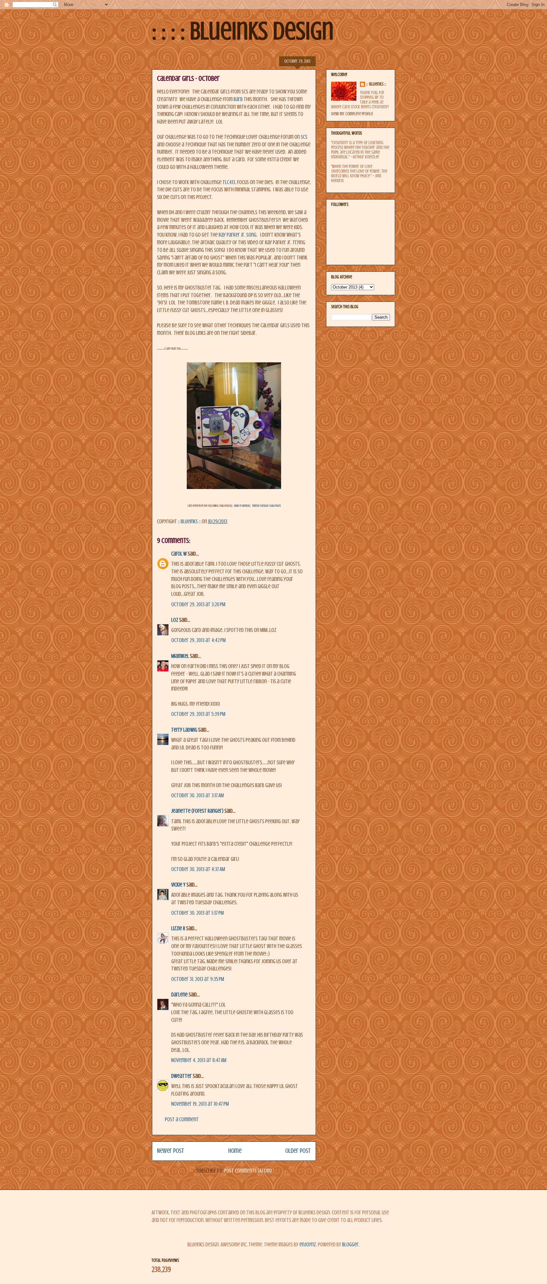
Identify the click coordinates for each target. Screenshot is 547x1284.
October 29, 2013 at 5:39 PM (198, 714)
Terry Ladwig (184, 730)
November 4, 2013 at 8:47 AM (198, 1060)
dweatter (181, 1076)
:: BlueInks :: (376, 84)
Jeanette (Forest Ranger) (197, 811)
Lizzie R (178, 928)
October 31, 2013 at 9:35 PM (197, 979)
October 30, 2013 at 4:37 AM (198, 869)
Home (235, 1150)
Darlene (179, 995)
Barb (238, 99)
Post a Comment (182, 1119)
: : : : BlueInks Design (243, 31)
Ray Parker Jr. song (237, 235)
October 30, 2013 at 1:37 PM (197, 913)
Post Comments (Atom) (248, 1171)
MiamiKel (180, 656)
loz (174, 620)
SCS (304, 137)
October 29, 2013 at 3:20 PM (198, 604)
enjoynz (307, 1245)
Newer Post (170, 1150)
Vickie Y (178, 885)
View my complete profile (352, 113)
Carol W (179, 554)
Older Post (298, 1150)
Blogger (350, 1245)
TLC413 (229, 182)
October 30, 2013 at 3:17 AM (197, 795)
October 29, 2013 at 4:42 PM (198, 640)
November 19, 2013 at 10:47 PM (200, 1104)
